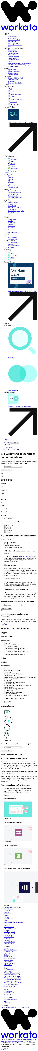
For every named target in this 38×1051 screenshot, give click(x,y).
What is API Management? (12, 973)
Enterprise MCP (9, 943)
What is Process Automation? (12, 976)
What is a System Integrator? (12, 979)
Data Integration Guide (11, 984)
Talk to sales (14, 442)
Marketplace (8, 965)
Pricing (6, 912)
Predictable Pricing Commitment (13, 922)
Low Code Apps (9, 937)
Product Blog (8, 961)
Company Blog (8, 960)
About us (7, 910)
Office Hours (8, 994)
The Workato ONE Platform (12, 907)
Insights (6, 940)
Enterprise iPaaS (9, 927)
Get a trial (7, 442)
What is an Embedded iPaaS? (13, 983)
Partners (6, 915)
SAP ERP (29, 556)
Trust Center (8, 953)
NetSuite (21, 556)
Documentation (8, 951)
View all (6, 172)
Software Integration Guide (12, 974)
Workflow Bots (8, 935)
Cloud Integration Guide (11, 986)
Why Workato (8, 909)
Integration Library (9, 963)
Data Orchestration (9, 933)
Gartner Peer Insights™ (11, 999)
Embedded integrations (11, 928)
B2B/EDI (7, 938)
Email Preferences (30, 1039)
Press (5, 920)
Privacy (13, 1039)
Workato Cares (8, 919)
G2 (5, 1001)
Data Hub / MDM (9, 942)
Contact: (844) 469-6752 (24, 1041)
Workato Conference (10, 950)
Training (6, 955)
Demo (6, 948)
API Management (9, 932)
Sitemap (14, 1041)
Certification (8, 956)
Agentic (6, 930)
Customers (7, 914)
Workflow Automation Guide (12, 978)
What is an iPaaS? (9, 969)
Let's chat (7, 444)
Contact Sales (8, 991)
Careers (6, 917)
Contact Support (9, 993)
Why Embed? (8, 971)
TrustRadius (7, 1002)
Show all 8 (8, 702)
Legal (2, 1041)
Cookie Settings (20, 1039)
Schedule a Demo (6, 470)
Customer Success (9, 958)
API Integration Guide (10, 981)
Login (6, 439)
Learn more (4, 624)
